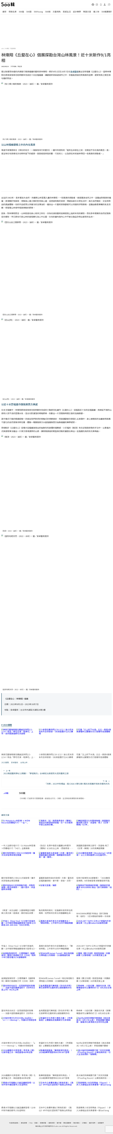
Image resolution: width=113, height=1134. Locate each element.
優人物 (96, 11)
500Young (38, 11)
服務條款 (52, 1123)
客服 (36, 1123)
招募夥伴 (101, 1123)
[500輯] (8, 4)
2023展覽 (5, 762)
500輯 (7, 48)
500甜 (29, 11)
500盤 (21, 11)
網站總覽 (24, 1123)
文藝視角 (57, 11)
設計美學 (77, 11)
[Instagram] (97, 4)
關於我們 (92, 1123)
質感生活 (67, 11)
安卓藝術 (14, 762)
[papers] (101, 4)
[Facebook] (93, 4)
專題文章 (87, 11)
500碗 (47, 11)
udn (2, 48)
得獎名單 (13, 11)
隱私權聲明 (67, 1123)
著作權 (59, 1123)
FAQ (30, 1123)
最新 (4, 11)
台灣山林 (23, 762)
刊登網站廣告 (13, 1123)
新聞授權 (43, 1123)
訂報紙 (84, 1123)
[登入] (105, 4)
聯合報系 (76, 1123)
